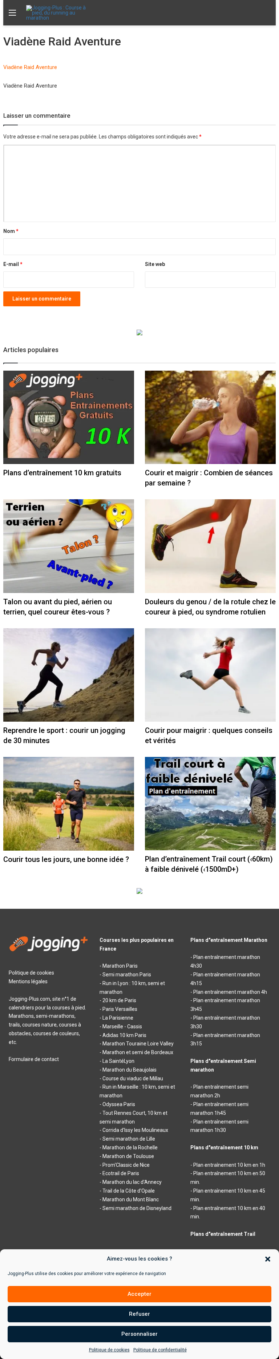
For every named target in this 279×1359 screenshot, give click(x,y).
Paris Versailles (119, 1009)
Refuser (139, 1314)
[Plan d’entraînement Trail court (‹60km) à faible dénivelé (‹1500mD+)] (210, 803)
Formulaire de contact (34, 1059)
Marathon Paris (120, 966)
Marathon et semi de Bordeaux (137, 1052)
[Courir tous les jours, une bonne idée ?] (68, 804)
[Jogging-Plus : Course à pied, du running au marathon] (60, 12)
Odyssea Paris (118, 1104)
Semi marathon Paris (126, 974)
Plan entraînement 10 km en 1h (229, 1165)
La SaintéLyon (118, 1061)
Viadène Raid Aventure (30, 67)
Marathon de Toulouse (128, 1156)
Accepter (139, 1294)
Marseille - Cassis (122, 1026)
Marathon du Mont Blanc (130, 1199)
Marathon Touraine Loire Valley (138, 1044)
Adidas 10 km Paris (124, 1035)
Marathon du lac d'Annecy (132, 1182)
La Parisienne (117, 1018)
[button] (267, 1259)
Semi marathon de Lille (128, 1139)
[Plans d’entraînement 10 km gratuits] (68, 417)
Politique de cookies (109, 1349)
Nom (11, 231)
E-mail (13, 264)
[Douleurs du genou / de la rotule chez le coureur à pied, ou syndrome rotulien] (210, 546)
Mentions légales (28, 981)
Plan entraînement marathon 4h (230, 992)
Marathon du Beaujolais (129, 1070)
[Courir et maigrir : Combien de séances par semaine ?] (210, 417)
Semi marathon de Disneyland (136, 1208)
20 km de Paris (119, 1000)
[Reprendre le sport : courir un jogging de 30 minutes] (68, 675)
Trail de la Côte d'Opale (128, 1191)
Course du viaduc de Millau (132, 1078)
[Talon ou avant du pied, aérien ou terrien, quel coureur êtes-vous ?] (68, 546)
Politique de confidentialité (160, 1349)
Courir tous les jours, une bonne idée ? (66, 859)
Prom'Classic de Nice (126, 1165)
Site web (155, 264)
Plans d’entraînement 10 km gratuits (62, 472)
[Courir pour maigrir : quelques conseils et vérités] (210, 675)
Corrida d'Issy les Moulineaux (135, 1130)
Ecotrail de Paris (120, 1173)
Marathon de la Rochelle (130, 1147)
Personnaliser (139, 1334)
